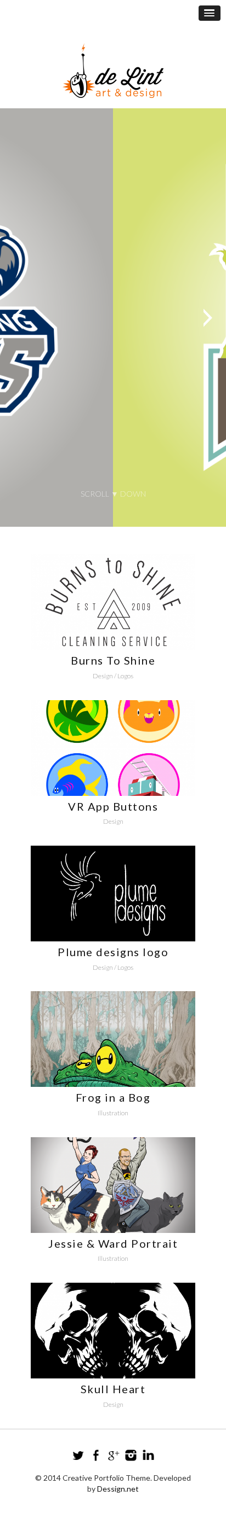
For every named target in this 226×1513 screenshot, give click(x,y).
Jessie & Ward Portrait (113, 1243)
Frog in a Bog (113, 1097)
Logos (125, 676)
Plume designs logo (113, 951)
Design (103, 676)
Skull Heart (113, 1388)
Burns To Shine (113, 660)
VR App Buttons (113, 806)
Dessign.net (118, 1488)
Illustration (113, 1113)
